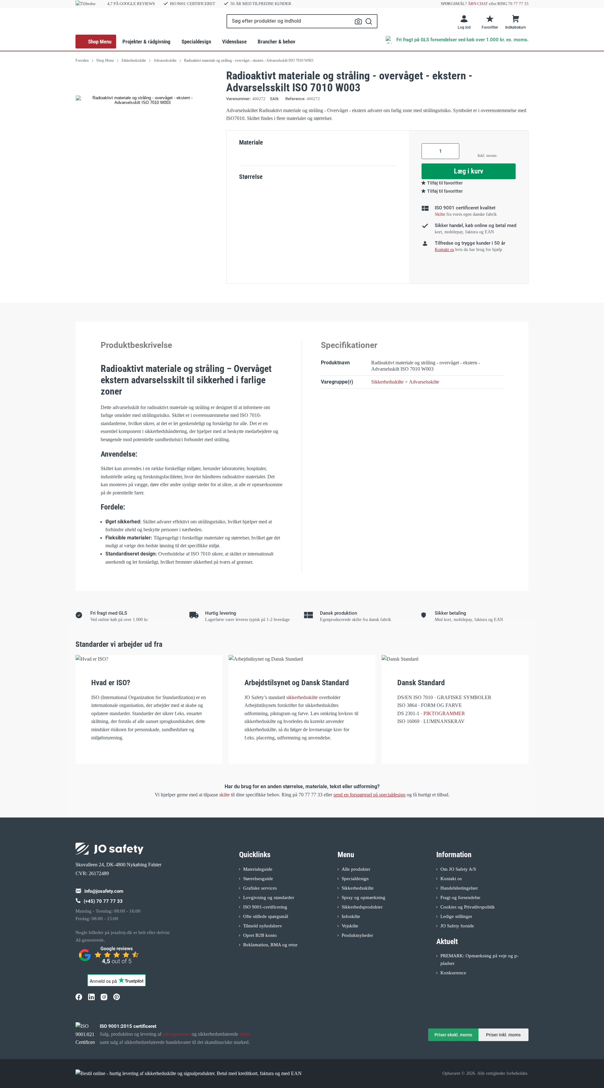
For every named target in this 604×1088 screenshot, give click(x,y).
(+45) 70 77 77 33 (103, 901)
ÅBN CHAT (478, 3)
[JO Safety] (109, 958)
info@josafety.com (103, 891)
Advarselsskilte (424, 382)
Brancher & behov (276, 41)
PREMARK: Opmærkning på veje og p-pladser (479, 959)
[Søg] (369, 21)
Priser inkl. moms (503, 1034)
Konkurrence (453, 972)
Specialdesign (196, 41)
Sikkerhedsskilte (387, 382)
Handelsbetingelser (459, 888)
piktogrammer (176, 1034)
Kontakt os (451, 878)
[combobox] (302, 21)
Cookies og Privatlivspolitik (467, 906)
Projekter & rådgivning (146, 41)
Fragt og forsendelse (460, 897)
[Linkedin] (91, 997)
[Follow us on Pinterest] (116, 997)
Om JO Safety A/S (458, 869)
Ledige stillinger (456, 916)
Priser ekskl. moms (453, 1034)
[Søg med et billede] (358, 21)
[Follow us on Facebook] (78, 997)
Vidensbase (234, 41)
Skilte (440, 214)
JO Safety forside (457, 925)
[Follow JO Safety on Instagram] (104, 997)
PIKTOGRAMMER (444, 713)
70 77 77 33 (518, 3)
